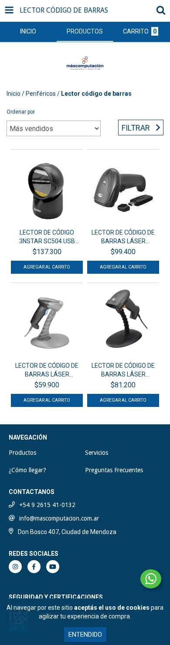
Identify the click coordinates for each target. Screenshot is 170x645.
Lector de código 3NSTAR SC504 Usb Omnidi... (47, 237)
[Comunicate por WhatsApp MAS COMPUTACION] (150, 578)
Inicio (13, 93)
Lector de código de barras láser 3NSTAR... (123, 237)
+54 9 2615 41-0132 (47, 504)
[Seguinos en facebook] (34, 566)
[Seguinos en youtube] (52, 566)
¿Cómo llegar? (27, 470)
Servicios (96, 452)
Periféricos (41, 93)
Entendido (85, 634)
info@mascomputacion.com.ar (59, 518)
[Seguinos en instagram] (15, 566)
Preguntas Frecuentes (114, 470)
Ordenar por (21, 112)
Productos (22, 452)
